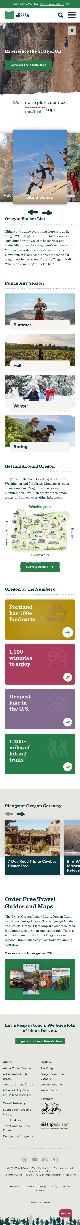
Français (14, 1186)
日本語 (43, 1186)
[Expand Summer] (40, 309)
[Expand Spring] (40, 431)
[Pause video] (72, 30)
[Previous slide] (33, 213)
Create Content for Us (18, 1084)
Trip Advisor (55, 1126)
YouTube (35, 1159)
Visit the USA (51, 1108)
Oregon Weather (52, 1084)
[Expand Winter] (40, 391)
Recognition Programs (18, 1136)
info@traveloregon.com (63, 1175)
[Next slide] (47, 212)
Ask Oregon (48, 1068)
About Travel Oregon (17, 1068)
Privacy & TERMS (40, 1202)
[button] (65, 1213)
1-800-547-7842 (32, 1175)
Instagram (45, 1159)
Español (40, 1190)
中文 (54, 1186)
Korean (66, 1186)
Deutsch (29, 1186)
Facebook (25, 1159)
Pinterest (55, 1159)
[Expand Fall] (40, 350)
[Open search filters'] (61, 15)
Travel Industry (13, 1119)
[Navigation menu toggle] (72, 15)
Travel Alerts (49, 1090)
